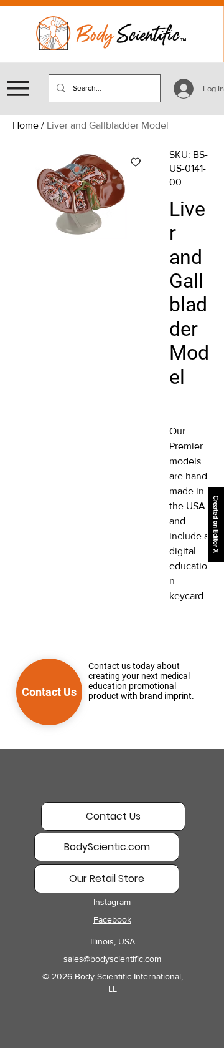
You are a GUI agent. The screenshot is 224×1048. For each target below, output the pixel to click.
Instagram (112, 902)
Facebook (112, 919)
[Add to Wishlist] (135, 161)
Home (25, 125)
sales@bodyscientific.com (112, 959)
